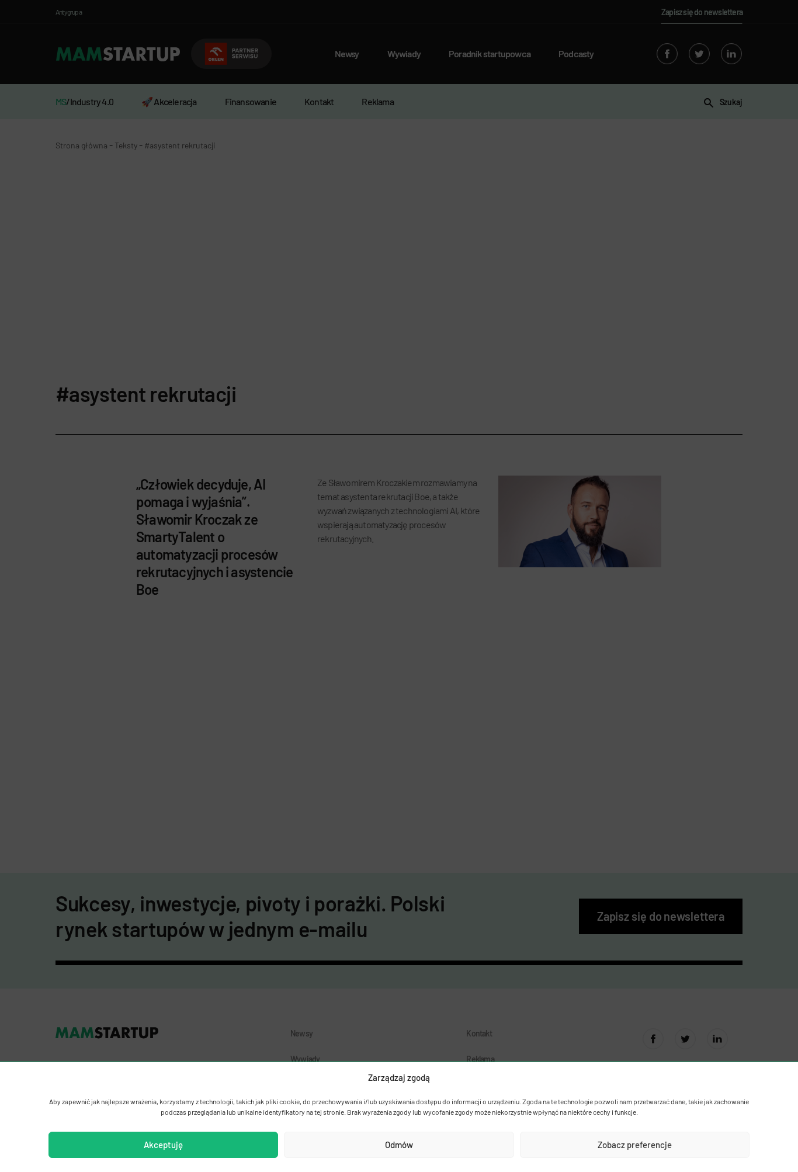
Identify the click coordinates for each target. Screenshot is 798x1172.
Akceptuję (163, 1144)
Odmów (399, 1144)
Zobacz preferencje (635, 1144)
